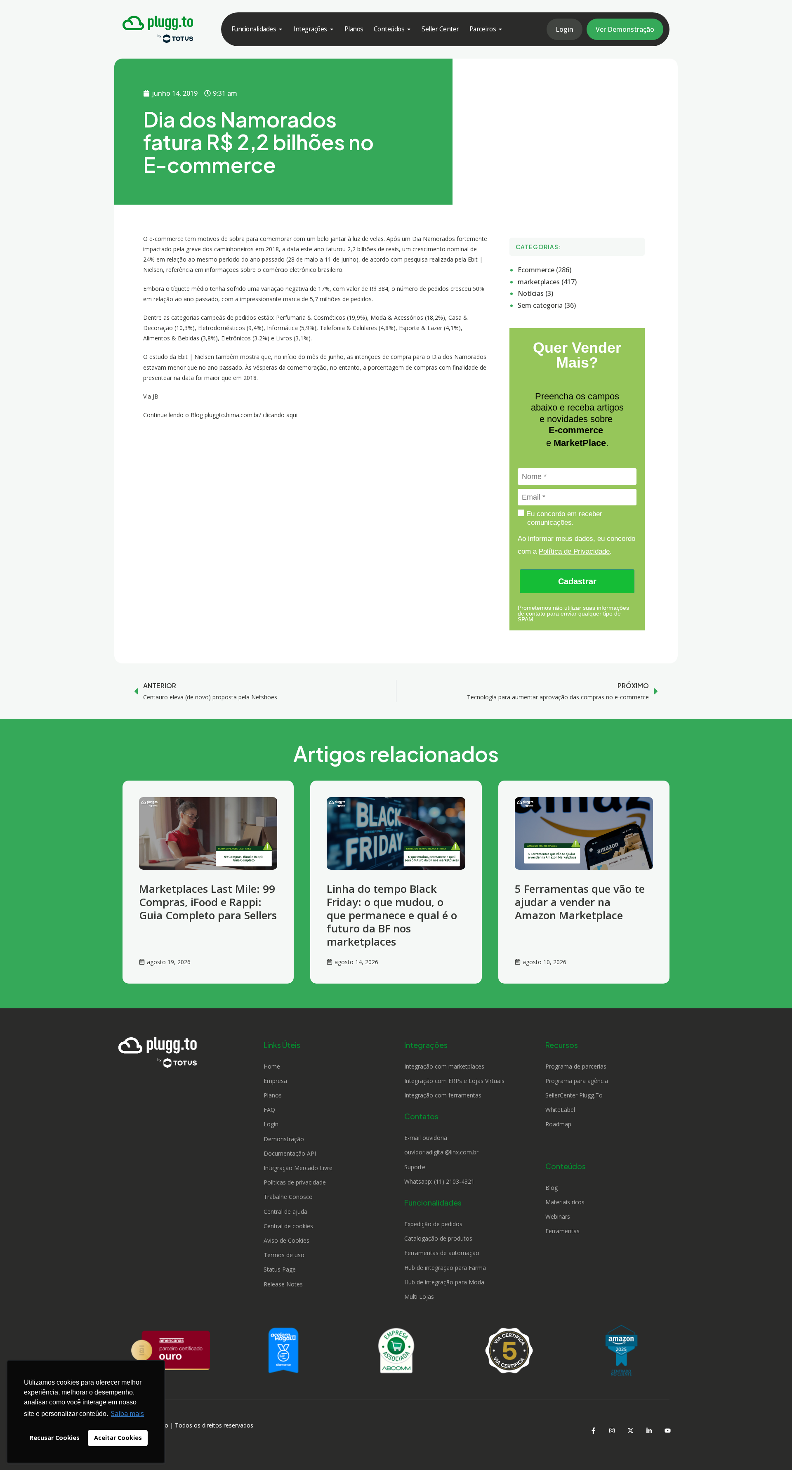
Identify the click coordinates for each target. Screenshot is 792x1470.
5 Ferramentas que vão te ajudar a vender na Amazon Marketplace (580, 902)
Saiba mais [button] (127, 1413)
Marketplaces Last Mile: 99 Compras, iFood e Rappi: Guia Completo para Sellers (208, 902)
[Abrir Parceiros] (500, 29)
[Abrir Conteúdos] (408, 29)
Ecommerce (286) (544, 269)
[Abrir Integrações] (331, 29)
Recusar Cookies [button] (55, 1438)
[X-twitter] (630, 1431)
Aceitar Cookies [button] (118, 1438)
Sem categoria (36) (547, 305)
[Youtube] (667, 1431)
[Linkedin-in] (649, 1431)
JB (155, 396)
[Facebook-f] (593, 1431)
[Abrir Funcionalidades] (280, 29)
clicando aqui (280, 415)
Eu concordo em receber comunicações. (563, 518)
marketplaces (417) (547, 281)
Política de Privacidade (574, 551)
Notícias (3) (535, 293)
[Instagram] (612, 1431)
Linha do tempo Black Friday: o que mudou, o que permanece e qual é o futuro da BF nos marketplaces (392, 915)
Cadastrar (577, 581)
